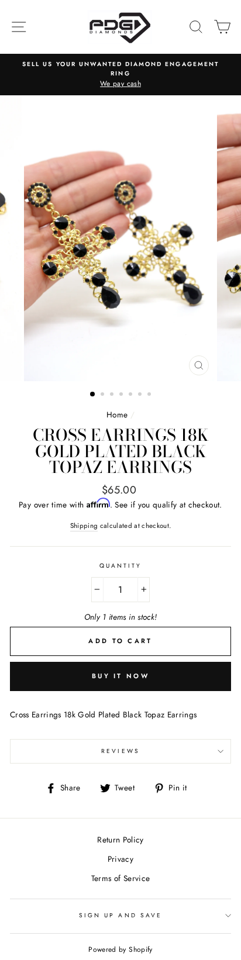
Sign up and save (120, 915)
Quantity (120, 565)
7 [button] (150, 395)
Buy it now (120, 676)
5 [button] (132, 395)
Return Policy (120, 839)
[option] (120, 75)
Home (117, 414)
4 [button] (122, 395)
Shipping (84, 525)
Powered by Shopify (120, 949)
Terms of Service (120, 878)
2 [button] (103, 395)
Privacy (120, 859)
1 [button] (93, 395)
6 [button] (141, 395)
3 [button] (113, 395)
